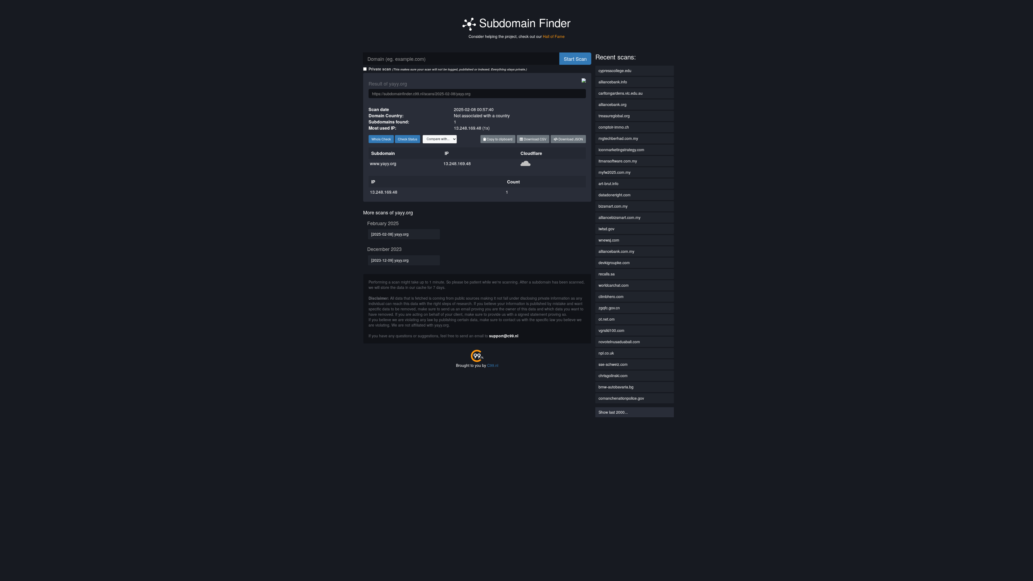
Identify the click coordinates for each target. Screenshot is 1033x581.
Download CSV (534, 139)
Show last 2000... (613, 412)
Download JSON (570, 139)
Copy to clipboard (499, 139)
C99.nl (492, 365)
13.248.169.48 (457, 163)
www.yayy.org (383, 163)
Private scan (448, 69)
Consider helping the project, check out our (517, 36)
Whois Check (381, 139)
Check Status (407, 139)
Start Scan (575, 58)
